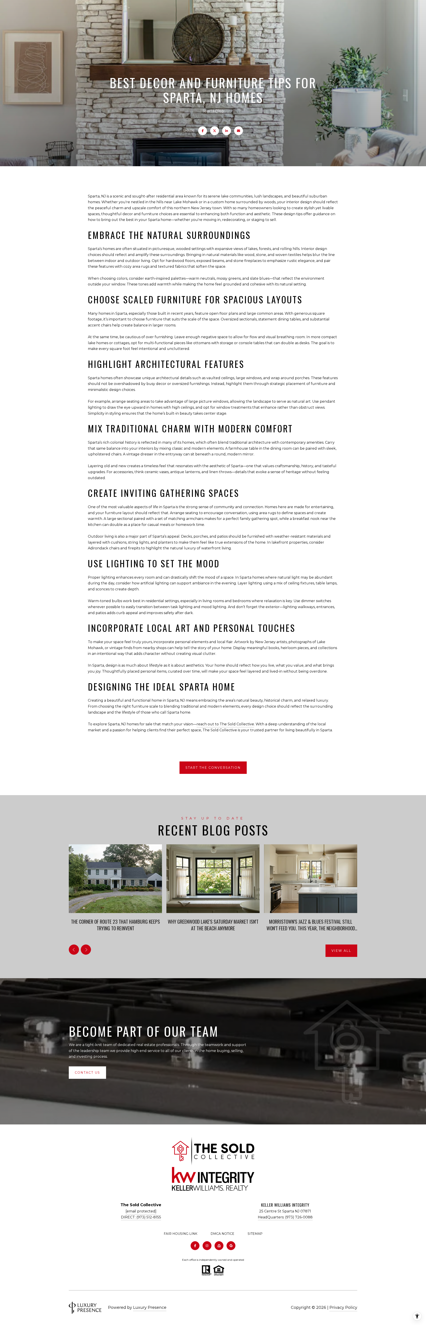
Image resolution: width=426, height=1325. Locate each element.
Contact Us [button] (87, 1073)
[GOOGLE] (231, 1245)
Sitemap (255, 1234)
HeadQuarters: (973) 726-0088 (285, 1217)
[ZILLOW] (219, 1245)
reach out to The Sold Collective (225, 724)
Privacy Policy (343, 1307)
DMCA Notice (222, 1234)
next (86, 949)
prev (74, 949)
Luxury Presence (149, 1307)
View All (341, 951)
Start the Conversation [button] (213, 768)
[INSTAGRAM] (207, 1245)
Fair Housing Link (180, 1234)
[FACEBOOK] (195, 1245)
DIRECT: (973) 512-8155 (141, 1217)
